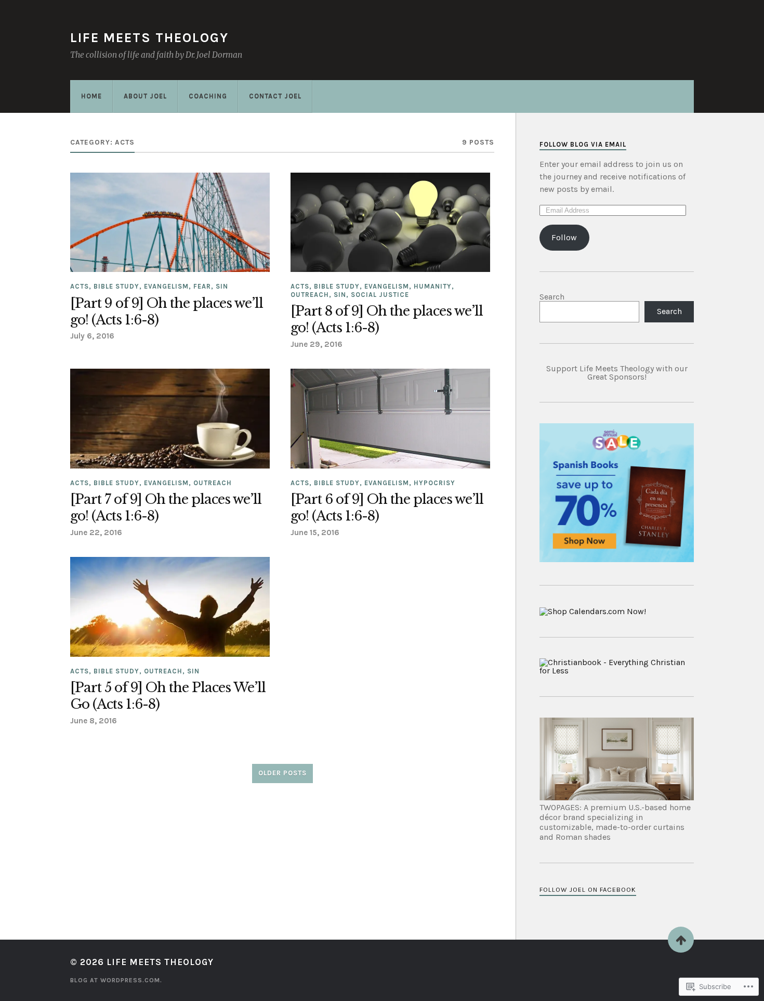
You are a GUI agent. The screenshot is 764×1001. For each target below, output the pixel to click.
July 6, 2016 (92, 336)
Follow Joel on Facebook (587, 889)
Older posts (282, 773)
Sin (222, 286)
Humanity (433, 286)
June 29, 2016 (317, 344)
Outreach (310, 294)
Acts (79, 286)
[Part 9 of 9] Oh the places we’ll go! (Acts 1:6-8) (166, 311)
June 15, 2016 (315, 532)
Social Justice (380, 294)
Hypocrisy (434, 483)
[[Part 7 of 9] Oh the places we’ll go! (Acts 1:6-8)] (170, 419)
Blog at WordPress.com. (116, 980)
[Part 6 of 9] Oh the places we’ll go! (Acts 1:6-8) (387, 507)
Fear (202, 286)
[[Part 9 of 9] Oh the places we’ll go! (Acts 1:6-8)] (170, 222)
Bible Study (116, 286)
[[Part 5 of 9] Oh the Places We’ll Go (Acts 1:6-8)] (170, 607)
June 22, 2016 (96, 532)
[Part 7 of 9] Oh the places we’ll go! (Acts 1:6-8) (165, 507)
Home (91, 96)
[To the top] (681, 940)
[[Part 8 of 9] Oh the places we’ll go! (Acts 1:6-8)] (390, 222)
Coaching (208, 96)
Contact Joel (275, 96)
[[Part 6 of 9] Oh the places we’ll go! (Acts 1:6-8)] (390, 419)
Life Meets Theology (149, 37)
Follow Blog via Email (582, 144)
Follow (564, 237)
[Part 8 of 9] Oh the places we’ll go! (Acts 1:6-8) (387, 319)
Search (551, 297)
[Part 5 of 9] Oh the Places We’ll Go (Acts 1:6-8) (168, 696)
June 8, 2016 (93, 720)
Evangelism (166, 286)
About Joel (145, 96)
